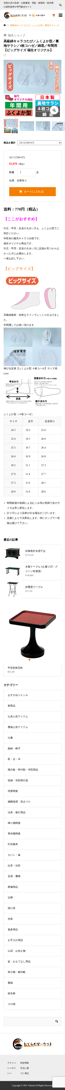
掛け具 (11, 908)
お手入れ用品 (15, 940)
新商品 (11, 705)
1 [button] (29, 660)
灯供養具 (13, 844)
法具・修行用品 (16, 812)
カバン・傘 (14, 855)
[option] (32, 641)
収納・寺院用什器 (18, 780)
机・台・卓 (14, 759)
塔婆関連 (13, 791)
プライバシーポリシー (11, 1068)
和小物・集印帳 (16, 972)
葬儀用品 (13, 887)
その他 (11, 1004)
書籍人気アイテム (18, 727)
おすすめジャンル (18, 695)
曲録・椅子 (14, 748)
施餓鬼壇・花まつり (19, 801)
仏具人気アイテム (18, 716)
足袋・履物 (14, 876)
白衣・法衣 (14, 865)
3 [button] (35, 660)
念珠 (10, 919)
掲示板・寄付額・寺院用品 (23, 769)
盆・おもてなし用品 (19, 961)
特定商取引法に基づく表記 (24, 1068)
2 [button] (32, 660)
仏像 (10, 737)
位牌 (10, 897)
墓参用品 (13, 929)
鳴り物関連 (14, 823)
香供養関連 (14, 833)
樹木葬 (11, 993)
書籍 (10, 983)
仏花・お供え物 (16, 951)
